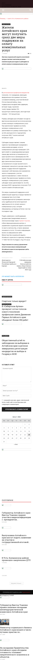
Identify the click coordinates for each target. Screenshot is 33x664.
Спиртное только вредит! (14, 301)
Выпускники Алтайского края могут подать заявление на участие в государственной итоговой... (16, 538)
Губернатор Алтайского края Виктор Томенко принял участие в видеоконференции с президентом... (16, 516)
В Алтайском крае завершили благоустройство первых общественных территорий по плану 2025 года (24, 265)
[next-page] (6, 358)
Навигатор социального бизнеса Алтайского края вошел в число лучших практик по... (16, 629)
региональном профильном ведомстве (16, 92)
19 (12, 435)
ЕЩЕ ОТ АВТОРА (7, 280)
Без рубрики (5, 335)
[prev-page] (3, 358)
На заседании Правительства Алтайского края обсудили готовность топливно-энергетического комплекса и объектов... (14, 652)
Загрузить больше (16, 583)
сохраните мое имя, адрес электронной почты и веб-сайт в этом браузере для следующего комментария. (15, 402)
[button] (3, 10)
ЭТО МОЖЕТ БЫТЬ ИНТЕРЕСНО (13, 276)
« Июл (16, 444)
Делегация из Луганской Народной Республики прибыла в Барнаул (9, 263)
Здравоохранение (7, 296)
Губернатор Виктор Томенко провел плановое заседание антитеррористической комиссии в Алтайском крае (14, 608)
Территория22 (26, 592)
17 (4, 435)
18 (8, 435)
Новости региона (6, 304)
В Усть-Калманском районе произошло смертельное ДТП (16, 559)
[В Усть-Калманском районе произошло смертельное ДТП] (16, 552)
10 (4, 431)
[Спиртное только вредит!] (16, 290)
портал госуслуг (24, 221)
